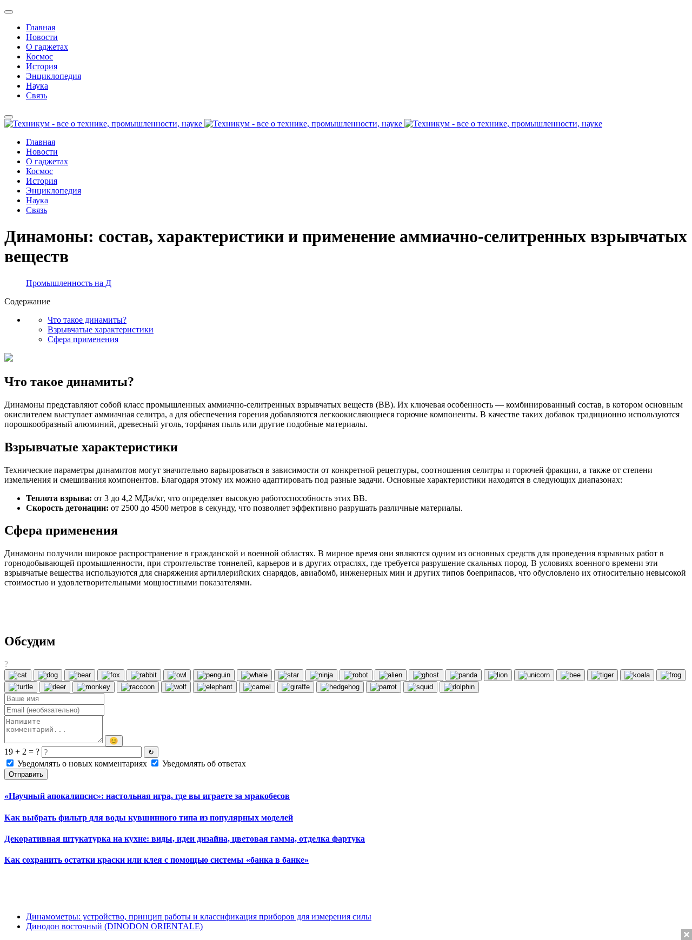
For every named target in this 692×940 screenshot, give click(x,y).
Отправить (26, 774)
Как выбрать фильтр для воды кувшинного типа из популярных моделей (148, 817)
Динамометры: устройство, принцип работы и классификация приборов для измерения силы (198, 916)
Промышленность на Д (68, 283)
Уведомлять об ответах (203, 763)
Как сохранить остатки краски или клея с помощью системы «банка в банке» (156, 859)
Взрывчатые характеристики (101, 329)
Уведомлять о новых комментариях (82, 763)
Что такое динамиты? (87, 319)
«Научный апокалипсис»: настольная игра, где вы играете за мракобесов (147, 796)
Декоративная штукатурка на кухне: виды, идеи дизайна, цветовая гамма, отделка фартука (184, 838)
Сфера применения (83, 339)
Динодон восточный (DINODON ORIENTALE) (114, 926)
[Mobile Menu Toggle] (8, 12)
